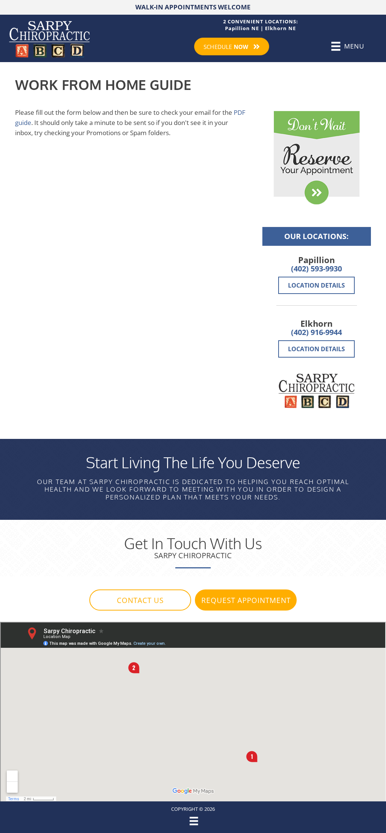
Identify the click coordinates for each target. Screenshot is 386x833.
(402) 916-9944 (316, 332)
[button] (140, 600)
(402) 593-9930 (316, 268)
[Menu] (193, 821)
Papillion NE (242, 28)
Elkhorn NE (280, 28)
